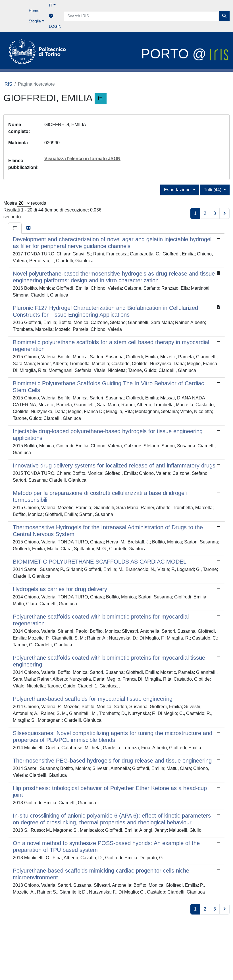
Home (34, 10)
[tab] (15, 228)
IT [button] (51, 5)
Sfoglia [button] (35, 21)
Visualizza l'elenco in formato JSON (82, 158)
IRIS (7, 84)
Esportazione (178, 189)
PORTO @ (175, 53)
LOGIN (55, 26)
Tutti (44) (213, 189)
